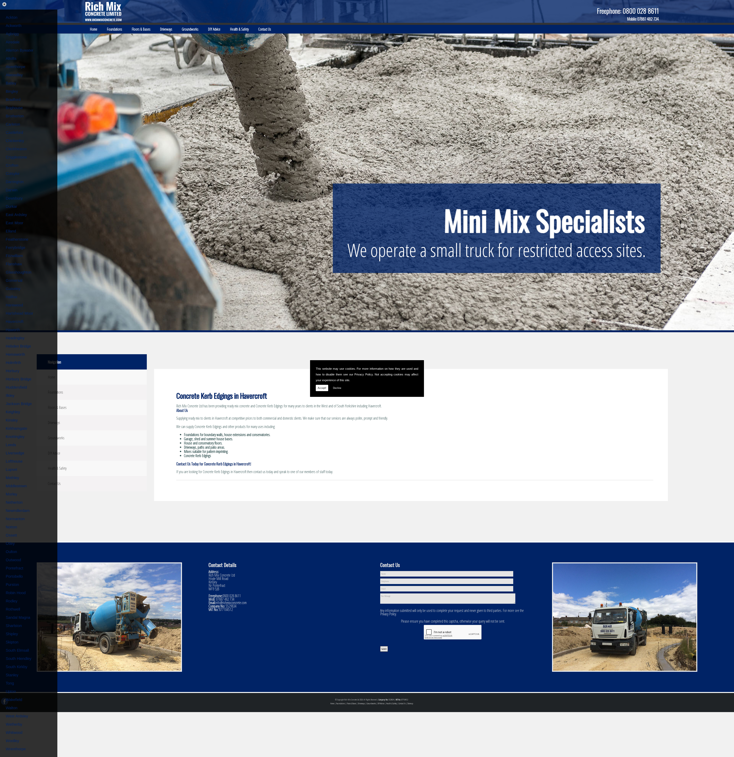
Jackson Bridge (19, 404)
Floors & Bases (141, 29)
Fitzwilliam (14, 256)
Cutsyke (12, 173)
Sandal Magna (18, 617)
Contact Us (264, 29)
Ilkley (10, 395)
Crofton (12, 165)
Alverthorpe (15, 67)
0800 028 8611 (641, 11)
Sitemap (410, 703)
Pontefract (14, 568)
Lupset (11, 469)
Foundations (114, 29)
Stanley (12, 675)
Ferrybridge (15, 247)
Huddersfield (16, 387)
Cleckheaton (16, 149)
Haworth (13, 330)
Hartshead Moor (19, 313)
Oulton (11, 552)
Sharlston (14, 626)
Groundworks (190, 29)
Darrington (15, 182)
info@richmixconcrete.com (231, 602)
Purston (12, 584)
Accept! (322, 388)
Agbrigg (12, 34)
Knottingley (15, 437)
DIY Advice (214, 29)
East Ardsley (16, 215)
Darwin (11, 190)
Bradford (13, 99)
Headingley (15, 338)
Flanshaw (14, 264)
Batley (11, 83)
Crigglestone (16, 157)
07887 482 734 (648, 19)
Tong (10, 683)
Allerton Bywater (19, 50)
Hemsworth (15, 354)
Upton (11, 691)
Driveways (166, 29)
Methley (12, 478)
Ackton (11, 17)
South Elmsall (17, 650)
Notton (11, 527)
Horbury (12, 371)
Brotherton (15, 116)
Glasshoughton (18, 272)
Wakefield (14, 700)
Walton (11, 708)
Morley (11, 494)
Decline (337, 388)
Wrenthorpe (16, 749)
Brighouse (14, 108)
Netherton (14, 502)
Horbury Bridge (18, 379)
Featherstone (17, 239)
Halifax (11, 297)
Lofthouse (14, 461)
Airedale (12, 42)
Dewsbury (14, 198)
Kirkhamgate (16, 428)
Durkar (11, 206)
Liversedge (15, 453)
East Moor (14, 223)
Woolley (12, 741)
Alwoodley (14, 75)
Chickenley (15, 141)
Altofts (11, 58)
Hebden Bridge (18, 346)
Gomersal (14, 280)
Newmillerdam (18, 510)
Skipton (12, 642)
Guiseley (13, 289)
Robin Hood (16, 593)
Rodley (11, 601)
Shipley (12, 634)
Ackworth (13, 26)
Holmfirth (13, 363)
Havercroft (15, 321)
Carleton (13, 124)
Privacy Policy (363, 374)
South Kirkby (16, 667)
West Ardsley (17, 716)
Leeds (11, 445)
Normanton (15, 519)
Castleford (14, 132)
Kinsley (12, 420)
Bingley (12, 91)
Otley (10, 543)
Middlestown (16, 486)
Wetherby (14, 724)
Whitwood (14, 732)
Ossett (11, 535)
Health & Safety (239, 29)
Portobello (14, 576)
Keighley (13, 412)
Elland (11, 231)
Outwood (13, 560)
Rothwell (13, 609)
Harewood (14, 305)
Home (93, 29)
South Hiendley (18, 658)
